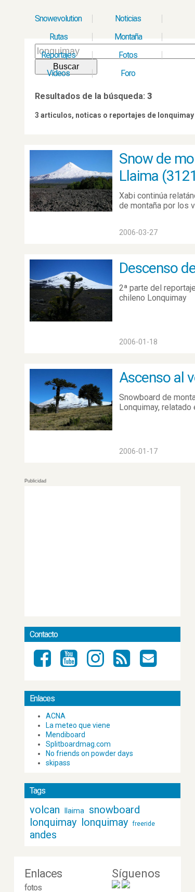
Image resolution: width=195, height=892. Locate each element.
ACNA (56, 716)
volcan (45, 809)
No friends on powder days (89, 753)
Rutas (58, 37)
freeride (144, 823)
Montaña (128, 37)
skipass (58, 763)
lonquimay (53, 822)
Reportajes (58, 55)
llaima (74, 811)
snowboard (114, 809)
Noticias (128, 18)
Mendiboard (65, 734)
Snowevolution (58, 18)
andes (43, 834)
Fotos (128, 55)
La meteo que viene (78, 725)
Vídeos (58, 73)
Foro (128, 73)
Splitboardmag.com (78, 744)
